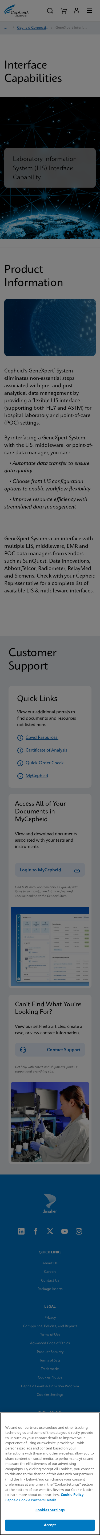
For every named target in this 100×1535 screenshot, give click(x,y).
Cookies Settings (50, 1510)
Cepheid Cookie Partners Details (30, 1500)
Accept (50, 1525)
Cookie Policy (72, 1494)
